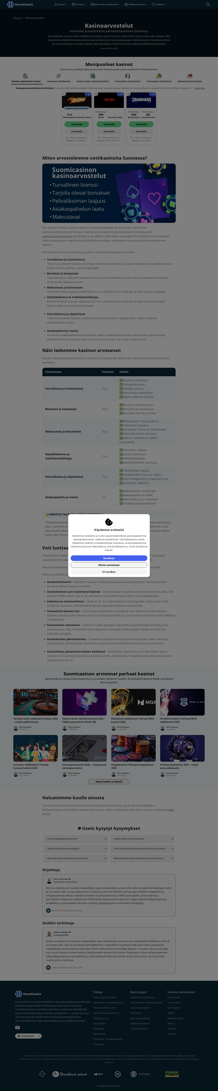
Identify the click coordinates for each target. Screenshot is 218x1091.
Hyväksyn (109, 558)
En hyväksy (109, 571)
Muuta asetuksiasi (109, 565)
